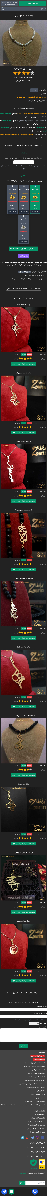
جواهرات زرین (40, 1098)
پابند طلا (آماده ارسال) (37, 1132)
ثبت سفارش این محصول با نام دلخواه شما (23, 249)
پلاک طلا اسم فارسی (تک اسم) (35, 1063)
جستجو (22, 1183)
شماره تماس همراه (40, 1013)
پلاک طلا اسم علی (23, 921)
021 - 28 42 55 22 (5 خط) (35, 1147)
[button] (35, 199)
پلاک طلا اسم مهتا (23, 305)
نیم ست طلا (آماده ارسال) (36, 1125)
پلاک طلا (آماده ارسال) (37, 1118)
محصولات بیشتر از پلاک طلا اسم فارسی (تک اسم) (23, 288)
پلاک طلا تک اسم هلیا (23, 373)
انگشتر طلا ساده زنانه (38, 1094)
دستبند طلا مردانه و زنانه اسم (35, 1080)
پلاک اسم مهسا (23, 784)
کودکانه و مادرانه (39, 1115)
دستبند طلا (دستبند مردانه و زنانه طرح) (32, 1084)
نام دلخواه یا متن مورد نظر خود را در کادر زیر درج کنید (23, 158)
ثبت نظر (23, 1046)
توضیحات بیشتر (35, 211)
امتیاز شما (43, 1023)
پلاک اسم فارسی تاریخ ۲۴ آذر (24, 716)
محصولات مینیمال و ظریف (36, 1073)
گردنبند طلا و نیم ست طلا (37, 1077)
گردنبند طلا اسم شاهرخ (23, 510)
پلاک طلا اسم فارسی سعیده (23, 579)
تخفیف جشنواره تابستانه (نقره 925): (31, 120)
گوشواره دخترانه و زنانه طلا (36, 1087)
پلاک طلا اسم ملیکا (23, 647)
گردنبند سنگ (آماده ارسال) (36, 1129)
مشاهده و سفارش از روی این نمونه (23, 364)
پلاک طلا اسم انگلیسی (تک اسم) (34, 1066)
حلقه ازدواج (41, 1091)
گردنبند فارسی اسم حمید (23, 853)
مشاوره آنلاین (23, 256)
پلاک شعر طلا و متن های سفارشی (34, 1101)
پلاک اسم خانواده (39, 1111)
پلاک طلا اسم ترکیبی (38, 1070)
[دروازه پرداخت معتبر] (42, 1164)
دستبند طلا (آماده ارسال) (36, 1122)
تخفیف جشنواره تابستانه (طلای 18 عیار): (30, 113)
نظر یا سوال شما (41, 1027)
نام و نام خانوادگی (41, 1006)
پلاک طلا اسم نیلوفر (24, 442)
